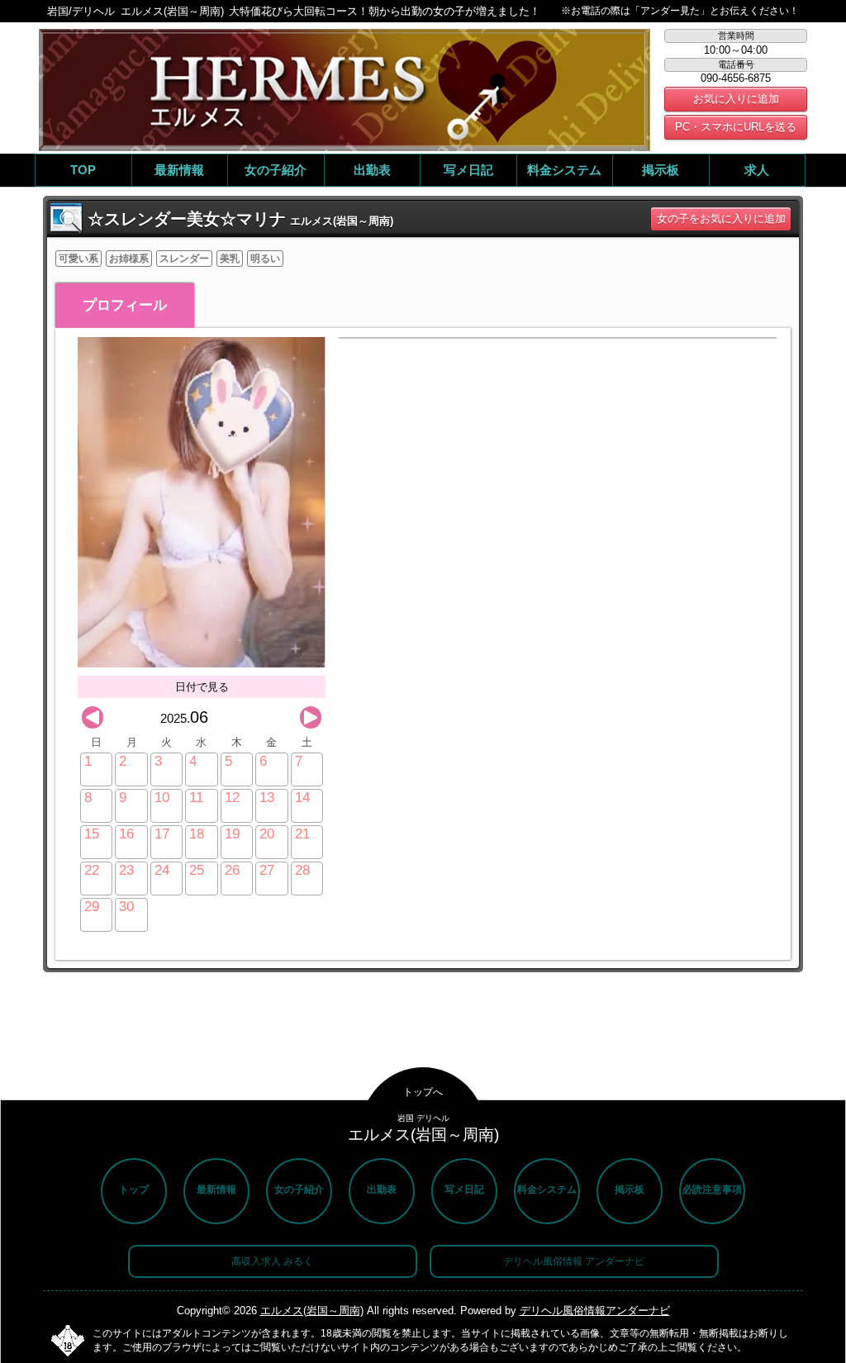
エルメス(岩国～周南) (312, 1310)
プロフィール (125, 305)
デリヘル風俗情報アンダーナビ (595, 1310)
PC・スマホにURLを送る (735, 127)
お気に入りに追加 (736, 99)
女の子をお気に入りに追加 (721, 218)
